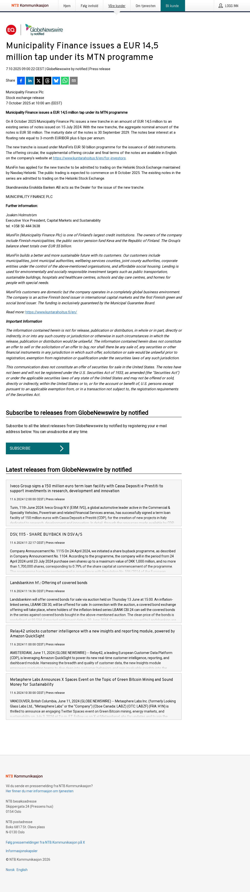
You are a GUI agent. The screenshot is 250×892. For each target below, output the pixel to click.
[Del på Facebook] (21, 81)
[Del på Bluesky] (56, 81)
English (22, 870)
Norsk (10, 870)
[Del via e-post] (74, 81)
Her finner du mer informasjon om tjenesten (39, 791)
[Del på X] (38, 81)
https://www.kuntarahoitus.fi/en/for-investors (89, 158)
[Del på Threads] (47, 81)
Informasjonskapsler (22, 851)
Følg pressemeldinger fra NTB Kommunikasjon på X (45, 842)
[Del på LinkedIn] (30, 81)
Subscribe (20, 448)
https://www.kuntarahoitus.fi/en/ (51, 312)
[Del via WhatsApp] (65, 81)
